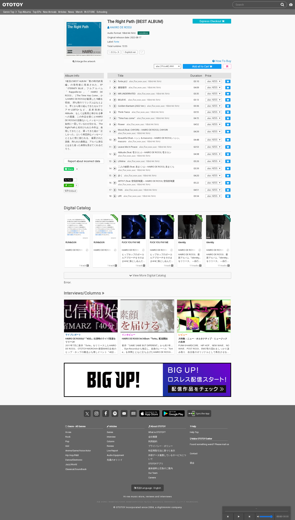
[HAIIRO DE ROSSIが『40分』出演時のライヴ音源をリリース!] (91, 316)
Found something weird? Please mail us (209, 444)
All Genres (80, 426)
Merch (79, 12)
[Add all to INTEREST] (227, 66)
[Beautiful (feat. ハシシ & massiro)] (115, 140)
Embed (72, 190)
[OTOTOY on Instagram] (96, 413)
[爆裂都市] (115, 87)
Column (110, 441)
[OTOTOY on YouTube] (124, 413)
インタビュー (128, 334)
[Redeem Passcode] (290, 4)
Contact (194, 453)
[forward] (249, 516)
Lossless (143, 32)
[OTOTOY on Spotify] (114, 413)
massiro (122, 141)
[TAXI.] (115, 190)
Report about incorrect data (84, 161)
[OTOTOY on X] (87, 413)
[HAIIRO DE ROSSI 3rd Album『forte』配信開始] (147, 316)
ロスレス (115, 52)
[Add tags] (141, 52)
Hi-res (68, 432)
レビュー (182, 334)
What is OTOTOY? (157, 432)
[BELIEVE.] (115, 100)
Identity (182, 242)
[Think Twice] (115, 112)
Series (110, 432)
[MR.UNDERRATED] (115, 94)
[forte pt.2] (115, 81)
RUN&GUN (71, 242)
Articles (62, 12)
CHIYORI (164, 129)
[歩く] (115, 176)
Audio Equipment (115, 455)
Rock (68, 436)
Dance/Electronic (73, 460)
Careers (152, 477)
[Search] (284, 5)
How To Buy (223, 61)
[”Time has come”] (115, 118)
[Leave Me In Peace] (115, 147)
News (71, 12)
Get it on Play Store (173, 413)
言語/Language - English (148, 487)
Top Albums (24, 12)
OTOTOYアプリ (155, 463)
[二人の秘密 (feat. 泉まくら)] (115, 168)
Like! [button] (70, 185)
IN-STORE (89, 12)
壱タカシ (166, 152)
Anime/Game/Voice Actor (78, 450)
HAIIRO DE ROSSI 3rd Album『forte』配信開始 (145, 338)
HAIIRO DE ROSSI (120, 27)
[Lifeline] (115, 161)
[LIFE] (115, 196)
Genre (71, 426)
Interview (111, 436)
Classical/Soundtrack (76, 469)
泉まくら (169, 166)
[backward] (228, 516)
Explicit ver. (130, 52)
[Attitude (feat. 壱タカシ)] (115, 154)
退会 (192, 463)
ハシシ (175, 137)
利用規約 (152, 441)
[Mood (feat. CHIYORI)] (115, 131)
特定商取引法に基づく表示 (161, 450)
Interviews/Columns (83, 293)
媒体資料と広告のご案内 (160, 468)
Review (110, 446)
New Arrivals (50, 12)
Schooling (102, 12)
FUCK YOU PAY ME (131, 242)
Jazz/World (71, 464)
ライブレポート (73, 334)
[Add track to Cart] (227, 81)
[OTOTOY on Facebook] (105, 413)
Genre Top (8, 12)
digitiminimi (164, 507)
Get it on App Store (149, 413)
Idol (67, 446)
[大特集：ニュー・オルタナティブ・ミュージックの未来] (204, 316)
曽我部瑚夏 (169, 180)
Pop (67, 441)
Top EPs (37, 12)
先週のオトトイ (114, 460)
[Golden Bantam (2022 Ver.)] (115, 106)
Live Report (112, 450)
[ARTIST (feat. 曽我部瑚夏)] (115, 183)
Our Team (153, 473)
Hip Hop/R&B (72, 455)
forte (116, 41)
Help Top (194, 432)
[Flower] (115, 124)
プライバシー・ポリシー (160, 446)
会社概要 (152, 436)
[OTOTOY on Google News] (133, 413)
